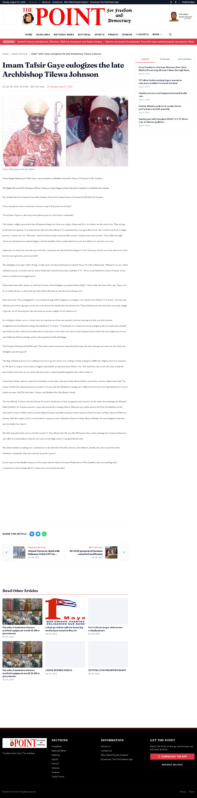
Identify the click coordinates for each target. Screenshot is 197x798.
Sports (99, 34)
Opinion (127, 34)
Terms (192, 792)
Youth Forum (58, 776)
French (113, 34)
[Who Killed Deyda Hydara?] (182, 17)
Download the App (174, 756)
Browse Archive (172, 764)
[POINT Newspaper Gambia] (171, 2)
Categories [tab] (184, 59)
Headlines (43, 34)
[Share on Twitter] (38, 533)
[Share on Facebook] (31, 533)
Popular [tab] (165, 59)
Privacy (183, 792)
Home (28, 34)
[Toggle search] (170, 34)
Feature (55, 772)
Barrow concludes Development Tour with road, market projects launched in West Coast (141, 41)
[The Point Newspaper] (176, 2)
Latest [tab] (145, 59)
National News (64, 34)
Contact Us (57, 2)
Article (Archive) (20, 54)
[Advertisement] (65, 499)
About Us (46, 2)
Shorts (144, 34)
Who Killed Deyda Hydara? (76, 2)
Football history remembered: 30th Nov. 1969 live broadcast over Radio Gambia (47, 41)
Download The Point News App (104, 2)
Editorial (84, 34)
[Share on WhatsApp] (44, 533)
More (156, 34)
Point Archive (188, 2)
